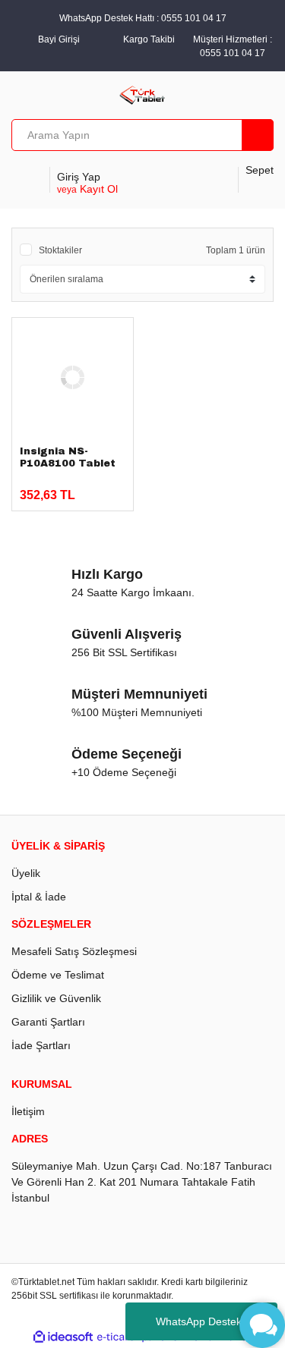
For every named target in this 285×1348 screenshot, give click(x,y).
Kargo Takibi (149, 39)
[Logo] (142, 94)
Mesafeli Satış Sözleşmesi (74, 951)
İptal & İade (38, 897)
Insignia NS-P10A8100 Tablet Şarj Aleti (68, 463)
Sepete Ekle (68, 488)
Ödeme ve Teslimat (57, 975)
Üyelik (25, 873)
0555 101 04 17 (232, 53)
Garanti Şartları (48, 1022)
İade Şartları (41, 1045)
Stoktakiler (60, 250)
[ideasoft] (63, 1338)
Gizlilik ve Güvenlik (56, 998)
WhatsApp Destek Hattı (212, 1321)
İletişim (28, 1111)
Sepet (259, 170)
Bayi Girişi (59, 39)
